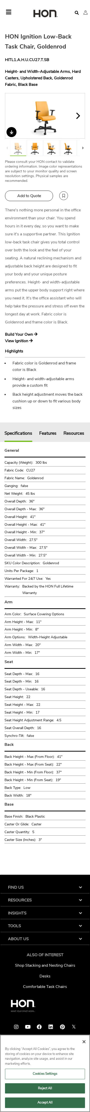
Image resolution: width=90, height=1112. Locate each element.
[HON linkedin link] (50, 1027)
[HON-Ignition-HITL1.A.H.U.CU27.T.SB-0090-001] (68, 148)
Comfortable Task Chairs (45, 986)
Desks (45, 976)
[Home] (45, 14)
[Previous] (12, 116)
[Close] (84, 1041)
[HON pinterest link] (62, 1027)
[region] (45, 1073)
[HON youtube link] (28, 1027)
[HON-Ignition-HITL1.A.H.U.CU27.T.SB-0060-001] (52, 148)
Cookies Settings (45, 1073)
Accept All (45, 1102)
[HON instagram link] (16, 1027)
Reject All (45, 1088)
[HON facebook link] (39, 1027)
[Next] (78, 116)
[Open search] (77, 13)
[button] (86, 13)
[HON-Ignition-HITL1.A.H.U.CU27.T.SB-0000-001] (35, 148)
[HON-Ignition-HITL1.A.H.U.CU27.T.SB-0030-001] (45, 115)
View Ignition (17, 341)
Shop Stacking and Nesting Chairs (45, 965)
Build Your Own (19, 334)
